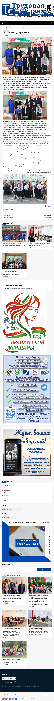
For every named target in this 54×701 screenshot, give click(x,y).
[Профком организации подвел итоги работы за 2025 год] (40, 233)
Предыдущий (8, 216)
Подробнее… (31, 698)
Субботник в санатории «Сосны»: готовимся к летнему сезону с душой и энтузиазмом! (14, 245)
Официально (12, 624)
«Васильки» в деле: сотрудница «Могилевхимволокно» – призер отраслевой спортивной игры (11, 661)
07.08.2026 (6, 603)
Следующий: (47, 216)
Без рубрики (32, 591)
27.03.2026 (32, 247)
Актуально (31, 240)
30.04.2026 (6, 249)
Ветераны (5, 591)
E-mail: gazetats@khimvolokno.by (10, 690)
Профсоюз (5, 30)
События (11, 591)
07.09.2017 (6, 35)
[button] (3, 22)
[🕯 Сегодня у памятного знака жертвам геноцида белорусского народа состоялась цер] (40, 585)
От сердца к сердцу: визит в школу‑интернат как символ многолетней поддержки (11, 272)
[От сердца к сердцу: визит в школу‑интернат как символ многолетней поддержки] (14, 261)
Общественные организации (9, 238)
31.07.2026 (32, 635)
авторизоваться (30, 288)
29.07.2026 (6, 664)
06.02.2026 (6, 276)
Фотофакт (5, 240)
